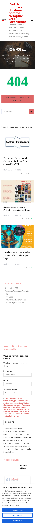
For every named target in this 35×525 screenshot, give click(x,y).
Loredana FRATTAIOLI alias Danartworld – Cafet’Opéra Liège (16, 255)
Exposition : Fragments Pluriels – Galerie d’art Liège (16, 208)
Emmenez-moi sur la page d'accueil (17, 99)
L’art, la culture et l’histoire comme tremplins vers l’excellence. (18, 13)
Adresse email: (10, 389)
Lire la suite (25, 173)
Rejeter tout (17, 521)
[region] (17, 504)
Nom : (6, 380)
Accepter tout (17, 510)
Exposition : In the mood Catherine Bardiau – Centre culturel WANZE (16, 161)
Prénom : (7, 371)
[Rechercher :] (15, 111)
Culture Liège (16, 479)
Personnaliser (17, 515)
